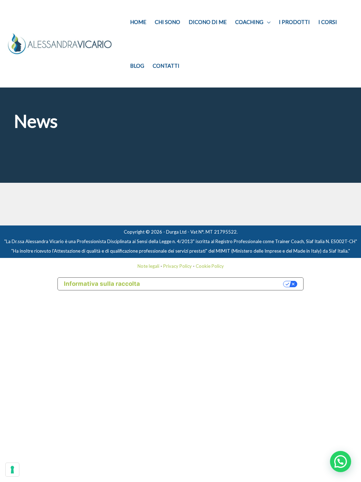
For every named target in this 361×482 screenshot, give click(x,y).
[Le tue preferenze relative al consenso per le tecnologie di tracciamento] (12, 469)
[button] (340, 461)
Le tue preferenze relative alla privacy (215, 283)
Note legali (148, 266)
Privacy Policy (177, 266)
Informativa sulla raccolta (102, 283)
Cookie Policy (210, 266)
